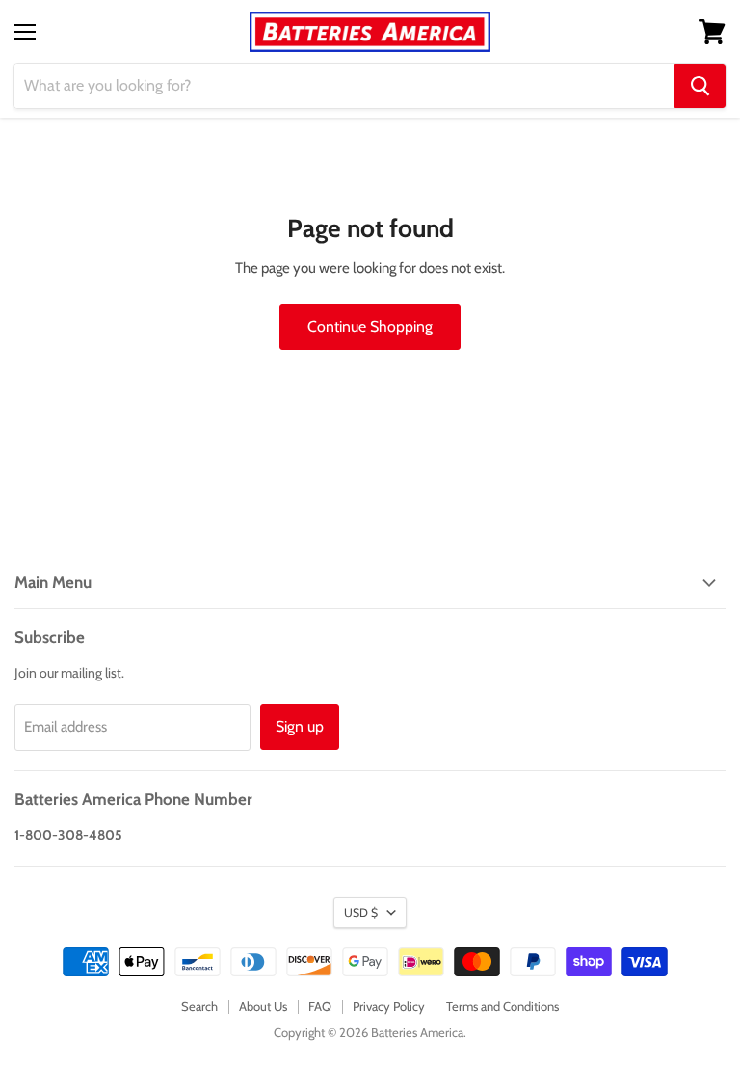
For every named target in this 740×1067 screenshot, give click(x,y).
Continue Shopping (370, 326)
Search (199, 1006)
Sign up (300, 726)
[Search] (700, 86)
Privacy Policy (389, 1006)
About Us (263, 1006)
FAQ (319, 1006)
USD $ (361, 912)
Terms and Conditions (502, 1006)
